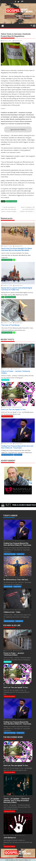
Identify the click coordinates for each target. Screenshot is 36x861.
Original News (5, 380)
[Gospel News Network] (2, 25)
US (14, 259)
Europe (3, 201)
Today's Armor (18, 454)
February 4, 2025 (7, 407)
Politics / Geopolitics (11, 201)
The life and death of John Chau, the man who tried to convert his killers (8, 209)
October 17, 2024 (7, 322)
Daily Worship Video (9, 621)
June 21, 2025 (6, 369)
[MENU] (34, 25)
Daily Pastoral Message (7, 454)
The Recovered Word (7, 416)
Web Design (9, 860)
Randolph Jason (18, 40)
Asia (3, 297)
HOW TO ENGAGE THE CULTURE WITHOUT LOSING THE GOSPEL (27, 209)
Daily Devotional (8, 586)
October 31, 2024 (7, 246)
